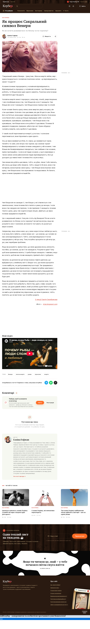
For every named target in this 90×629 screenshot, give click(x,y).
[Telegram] (46, 383)
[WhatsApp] (51, 383)
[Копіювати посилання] (55, 383)
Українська (6, 1)
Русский (13, 1)
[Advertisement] (29, 189)
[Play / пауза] (68, 2)
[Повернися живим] (84, 612)
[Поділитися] (55, 36)
